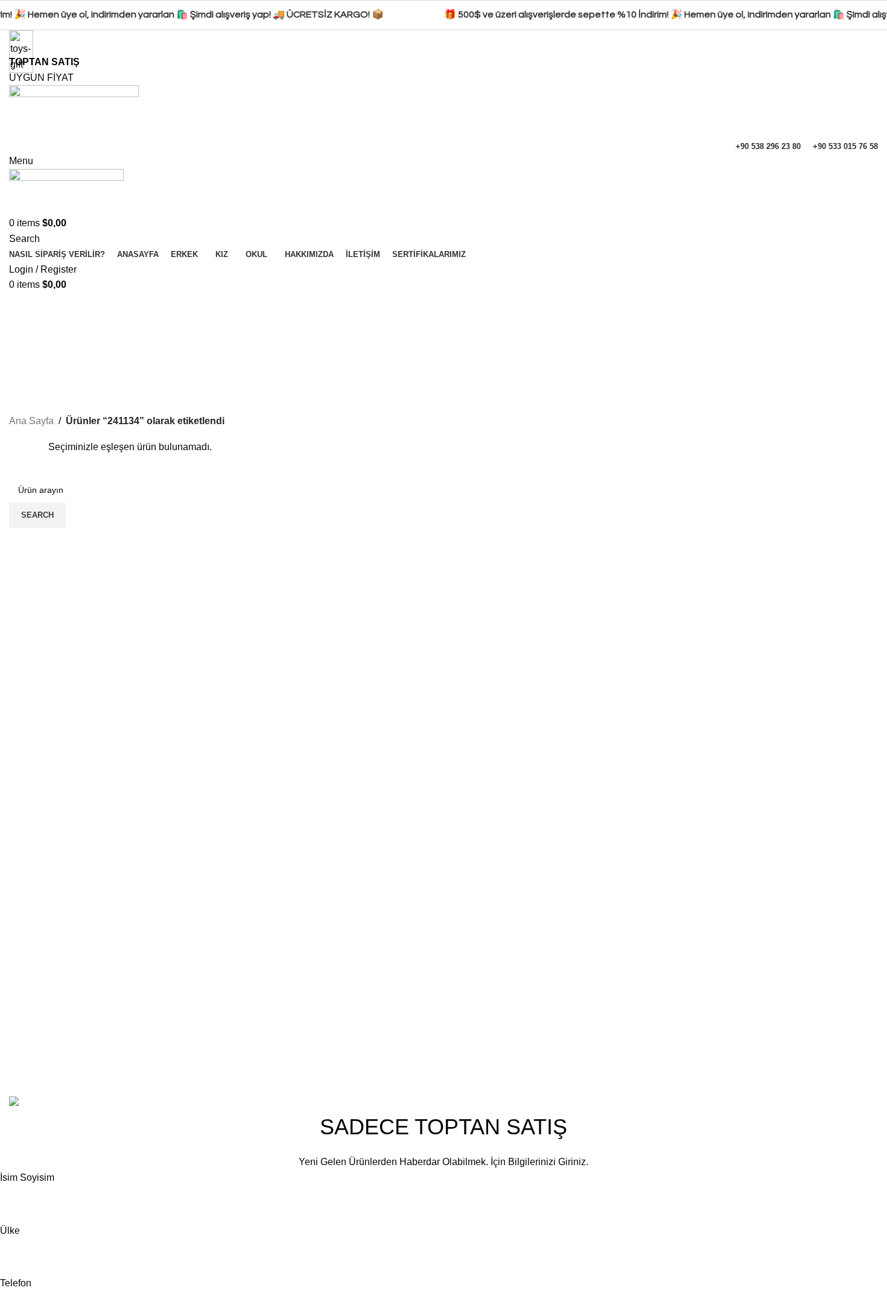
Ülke (10, 1230)
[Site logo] (74, 111)
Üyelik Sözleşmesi (788, 1039)
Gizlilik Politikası (783, 971)
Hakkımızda (478, 971)
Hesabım (619, 971)
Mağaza (617, 1016)
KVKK (761, 1016)
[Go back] (24, 308)
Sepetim (618, 993)
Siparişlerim (626, 1061)
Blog (462, 1061)
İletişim (468, 993)
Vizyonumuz (479, 1016)
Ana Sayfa (31, 421)
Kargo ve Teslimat (786, 1061)
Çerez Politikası (782, 993)
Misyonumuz (480, 1039)
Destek (615, 1039)
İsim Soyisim (27, 1177)
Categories (34, 367)
